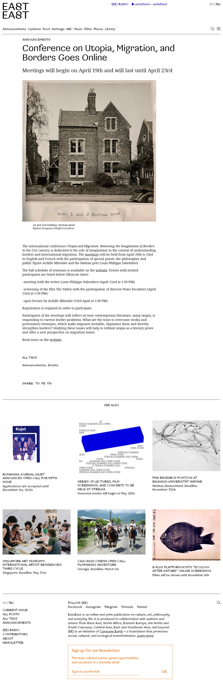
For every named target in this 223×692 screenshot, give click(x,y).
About (8, 638)
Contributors (15, 634)
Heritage (58, 29)
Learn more (145, 636)
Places (98, 29)
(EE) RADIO (120, 4)
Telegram (110, 607)
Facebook (75, 607)
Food (46, 29)
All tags (10, 618)
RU (218, 4)
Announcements (14, 29)
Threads (127, 607)
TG (37, 383)
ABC (69, 29)
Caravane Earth (111, 631)
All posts (11, 614)
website (101, 270)
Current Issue (15, 610)
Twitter (142, 607)
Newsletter (13, 643)
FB (43, 383)
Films (88, 29)
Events (53, 365)
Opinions (34, 29)
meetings (92, 254)
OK (164, 672)
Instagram (93, 607)
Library (110, 29)
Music (78, 29)
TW (49, 383)
